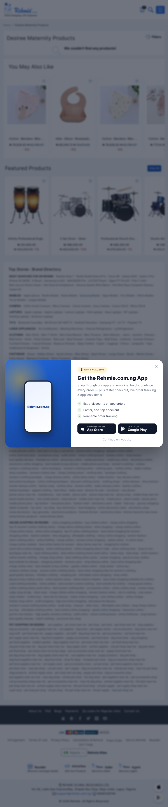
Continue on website (117, 439)
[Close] (156, 366)
